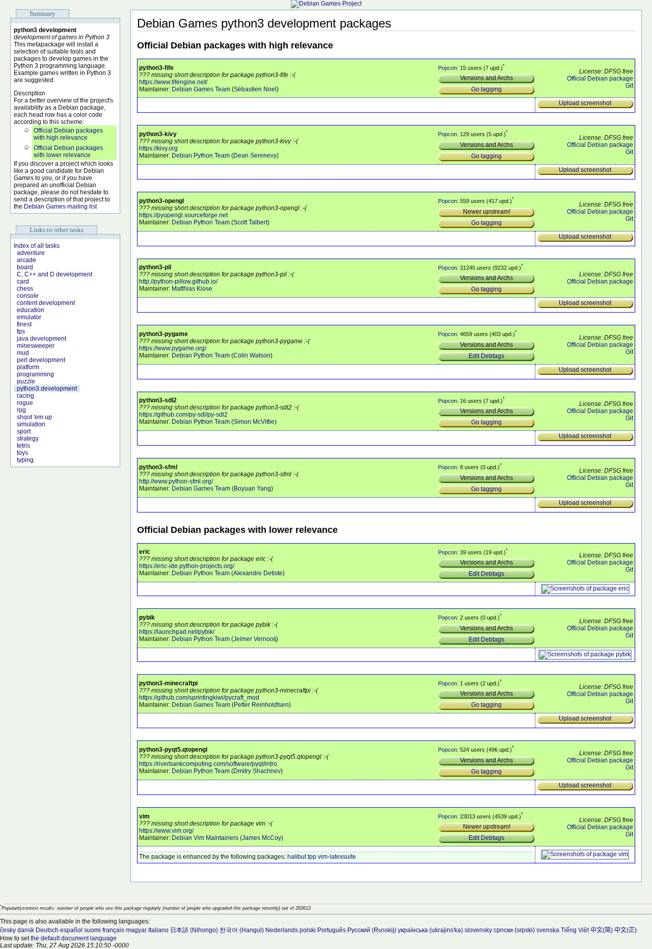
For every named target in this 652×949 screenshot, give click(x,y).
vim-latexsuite (337, 856)
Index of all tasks (37, 245)
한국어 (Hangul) (242, 930)
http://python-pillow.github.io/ (178, 281)
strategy (28, 438)
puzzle (26, 381)
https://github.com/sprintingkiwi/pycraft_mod (199, 697)
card (23, 281)
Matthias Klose (192, 288)
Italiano (158, 930)
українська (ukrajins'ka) (430, 930)
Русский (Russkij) (371, 930)
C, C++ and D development (54, 274)
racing (25, 395)
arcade (26, 260)
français (113, 930)
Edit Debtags (486, 356)
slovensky (478, 930)
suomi (92, 930)
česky (8, 930)
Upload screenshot (585, 103)
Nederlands (281, 930)
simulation (31, 424)
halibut (296, 856)
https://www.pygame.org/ (172, 348)
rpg (21, 410)
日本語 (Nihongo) (194, 930)
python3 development (47, 388)
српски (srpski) (514, 930)
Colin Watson (251, 355)
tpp (312, 856)
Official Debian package (600, 78)
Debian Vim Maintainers (205, 837)
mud (23, 352)
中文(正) (625, 930)
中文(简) (601, 930)
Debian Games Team (201, 89)
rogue (25, 402)
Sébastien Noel (255, 89)
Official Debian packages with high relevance (68, 134)
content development (46, 302)
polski (308, 930)
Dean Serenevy (255, 155)
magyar (136, 930)
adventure (31, 253)
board (25, 267)
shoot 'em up (34, 417)
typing (25, 460)
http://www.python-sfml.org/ (176, 481)
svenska (547, 930)
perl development (41, 360)
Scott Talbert (250, 222)
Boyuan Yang (252, 488)
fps (21, 331)
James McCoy (261, 837)
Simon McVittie (254, 421)
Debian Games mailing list (60, 206)
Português (331, 930)
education (30, 310)
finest (24, 324)
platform (28, 367)
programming (35, 374)
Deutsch (47, 930)
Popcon (447, 67)
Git (629, 85)
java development (41, 338)
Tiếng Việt (575, 930)
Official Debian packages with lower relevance (68, 151)
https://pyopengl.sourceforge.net (183, 215)
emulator (29, 317)
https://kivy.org (158, 148)
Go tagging (486, 89)
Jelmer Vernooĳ (254, 639)
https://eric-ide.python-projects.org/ (186, 566)
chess (25, 288)
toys (22, 452)
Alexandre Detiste (258, 573)
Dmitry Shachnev (257, 771)
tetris (23, 445)
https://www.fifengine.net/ (173, 82)
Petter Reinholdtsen (261, 704)
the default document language (74, 938)
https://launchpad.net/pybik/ (176, 631)
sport (24, 431)
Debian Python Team (201, 155)
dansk (25, 930)
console (28, 295)
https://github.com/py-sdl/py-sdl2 (183, 414)
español (71, 930)
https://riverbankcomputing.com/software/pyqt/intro (208, 763)
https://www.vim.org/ (166, 830)
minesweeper (36, 345)
